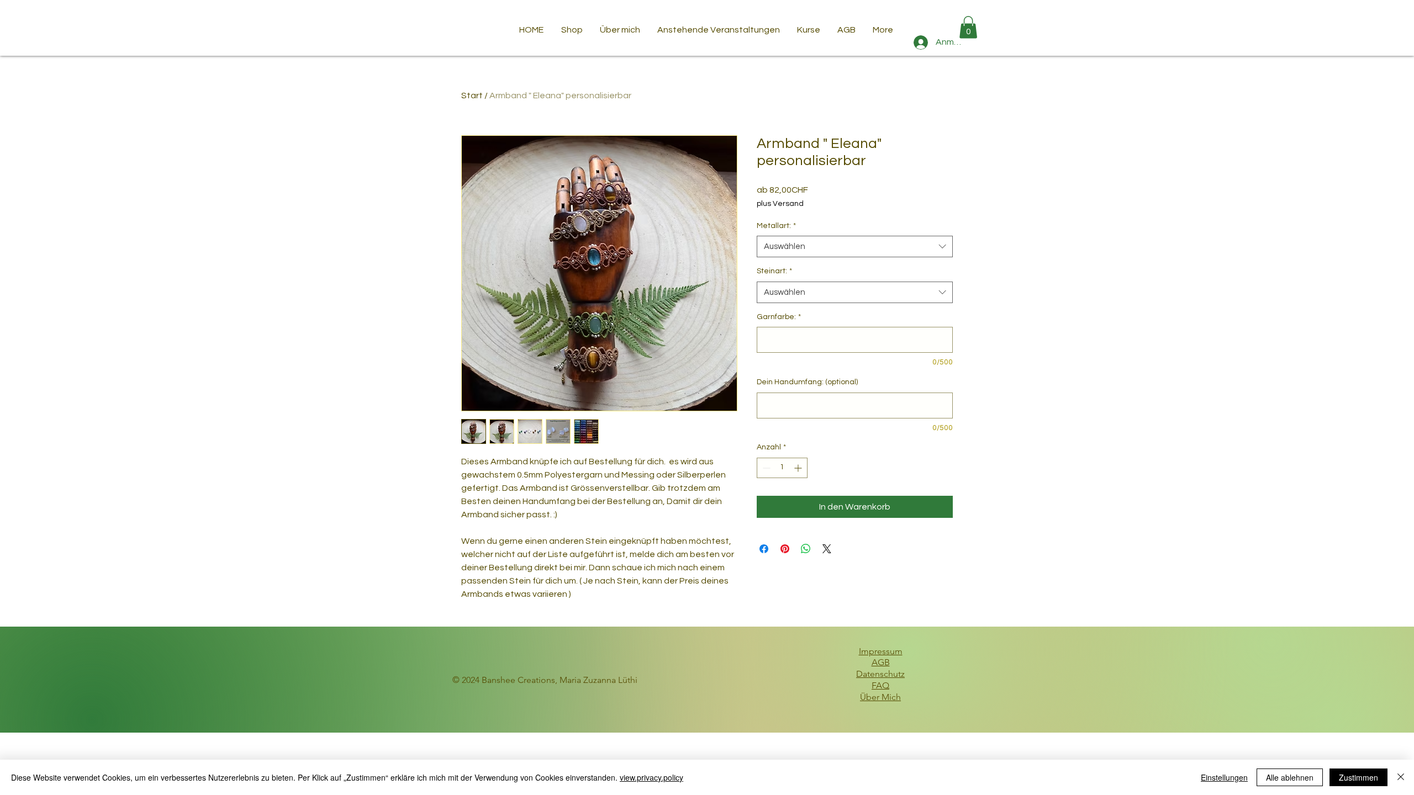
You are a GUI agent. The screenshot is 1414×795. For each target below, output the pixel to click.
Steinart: (774, 271)
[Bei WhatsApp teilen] (805, 548)
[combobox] (855, 246)
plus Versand (780, 204)
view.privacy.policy (651, 777)
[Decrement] (765, 468)
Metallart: (776, 226)
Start (472, 95)
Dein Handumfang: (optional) (807, 382)
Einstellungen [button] (1224, 777)
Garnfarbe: (779, 317)
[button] (968, 27)
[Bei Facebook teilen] (764, 548)
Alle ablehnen (1289, 777)
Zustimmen (1358, 777)
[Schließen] (1400, 777)
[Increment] (799, 468)
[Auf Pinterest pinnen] (785, 548)
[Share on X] (826, 548)
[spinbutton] (782, 468)
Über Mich (880, 697)
